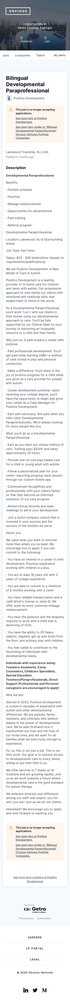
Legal (35, 959)
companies (22, 55)
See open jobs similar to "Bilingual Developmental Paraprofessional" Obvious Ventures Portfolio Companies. (36, 132)
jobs (6, 55)
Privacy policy (26, 918)
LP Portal (35, 948)
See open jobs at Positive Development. (31, 120)
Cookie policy (44, 918)
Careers (35, 937)
